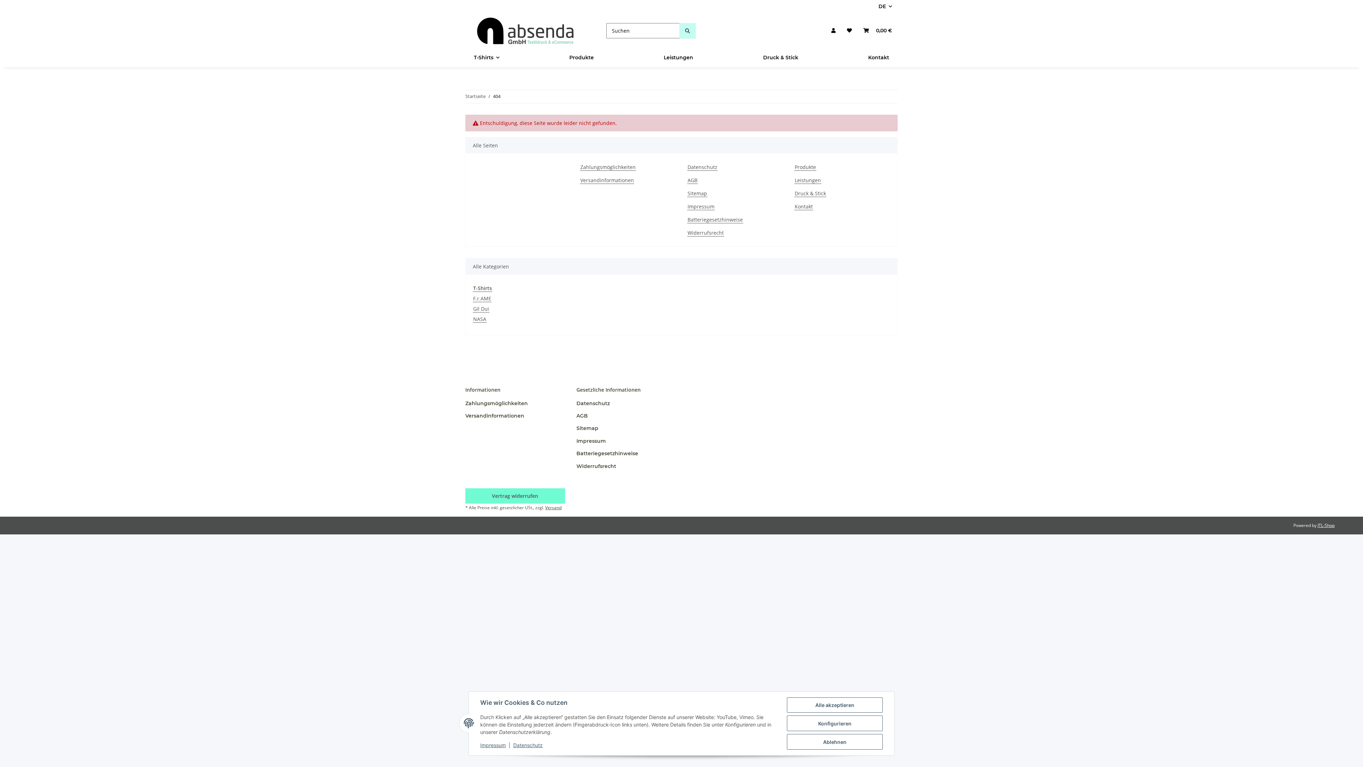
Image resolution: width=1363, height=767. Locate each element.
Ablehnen (835, 742)
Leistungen (678, 57)
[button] (833, 30)
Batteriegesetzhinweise (715, 219)
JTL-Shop (1326, 525)
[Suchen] (687, 30)
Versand (553, 508)
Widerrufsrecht (706, 232)
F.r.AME (482, 298)
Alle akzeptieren (834, 705)
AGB (692, 180)
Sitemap (697, 193)
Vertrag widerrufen (515, 496)
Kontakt (878, 57)
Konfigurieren (835, 723)
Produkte (581, 57)
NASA (479, 319)
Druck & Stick (780, 57)
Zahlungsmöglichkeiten (608, 167)
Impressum (493, 745)
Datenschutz (528, 745)
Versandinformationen (607, 180)
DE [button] (882, 6)
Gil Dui (481, 308)
